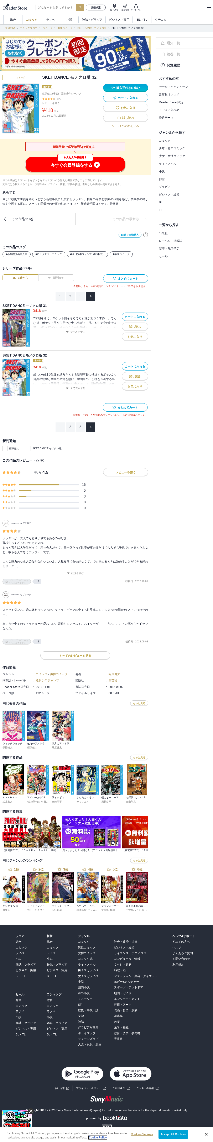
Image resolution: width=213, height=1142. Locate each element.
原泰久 (6, 909)
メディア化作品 (169, 110)
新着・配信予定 (169, 248)
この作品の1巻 (22, 219)
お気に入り (128, 107)
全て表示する (77, 331)
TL (160, 210)
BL (160, 202)
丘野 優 (146, 909)
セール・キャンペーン (173, 86)
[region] (106, 1134)
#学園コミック (121, 254)
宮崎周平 (57, 801)
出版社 (163, 233)
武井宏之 (7, 801)
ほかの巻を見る (129, 126)
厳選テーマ (166, 117)
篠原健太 (14, 448)
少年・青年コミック (172, 148)
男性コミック (64, 28)
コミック (47, 28)
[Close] (206, 1134)
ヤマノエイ (83, 801)
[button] (147, 1088)
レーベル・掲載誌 (170, 240)
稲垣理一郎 (33, 801)
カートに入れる (128, 97)
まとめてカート (128, 278)
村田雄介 (46, 801)
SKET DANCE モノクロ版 (91, 28)
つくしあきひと (36, 909)
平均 (37, 472)
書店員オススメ (169, 94)
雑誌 (162, 179)
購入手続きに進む (128, 87)
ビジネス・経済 (169, 194)
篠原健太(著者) (50, 93)
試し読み (128, 117)
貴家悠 (105, 909)
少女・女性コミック (172, 156)
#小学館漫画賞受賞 (16, 254)
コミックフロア (28, 28)
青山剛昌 (131, 801)
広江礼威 (57, 909)
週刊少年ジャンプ (71, 93)
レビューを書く (51, 103)
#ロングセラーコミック (49, 254)
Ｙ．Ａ (91, 909)
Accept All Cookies (173, 1134)
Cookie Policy (98, 1137)
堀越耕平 (106, 801)
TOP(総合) (9, 28)
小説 (162, 171)
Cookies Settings (142, 1134)
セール (163, 256)
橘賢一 (114, 909)
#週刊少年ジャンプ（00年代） (87, 254)
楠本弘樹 (82, 909)
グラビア (165, 186)
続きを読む (77, 573)
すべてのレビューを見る (75, 655)
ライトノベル (167, 163)
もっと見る (139, 703)
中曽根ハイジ (133, 909)
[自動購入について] (145, 234)
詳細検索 (96, 7)
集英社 (113, 680)
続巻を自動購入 (130, 234)
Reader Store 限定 (171, 102)
